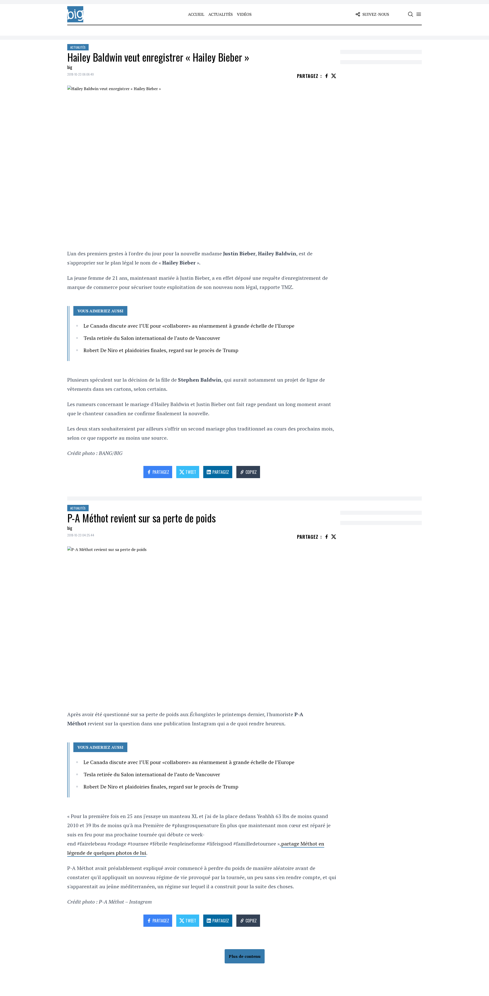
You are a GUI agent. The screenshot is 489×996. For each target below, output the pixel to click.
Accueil (196, 14)
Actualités (220, 14)
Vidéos (244, 14)
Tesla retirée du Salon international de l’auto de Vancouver (152, 338)
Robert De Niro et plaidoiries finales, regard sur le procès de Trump (161, 350)
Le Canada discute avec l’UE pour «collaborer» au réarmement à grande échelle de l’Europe (189, 325)
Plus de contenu (245, 956)
